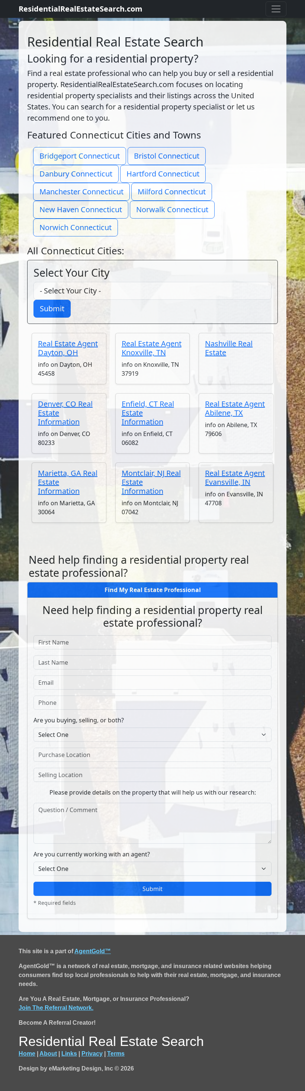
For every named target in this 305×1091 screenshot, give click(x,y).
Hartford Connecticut (162, 174)
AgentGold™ (92, 951)
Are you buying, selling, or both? (78, 720)
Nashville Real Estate (229, 347)
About (48, 1053)
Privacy (92, 1053)
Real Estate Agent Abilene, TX (235, 408)
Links (69, 1053)
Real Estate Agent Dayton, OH (68, 347)
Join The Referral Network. (56, 1008)
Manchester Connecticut (81, 192)
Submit (52, 308)
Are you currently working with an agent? (91, 854)
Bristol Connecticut (166, 156)
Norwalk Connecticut (172, 209)
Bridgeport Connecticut (79, 156)
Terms (116, 1053)
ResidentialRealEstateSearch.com (80, 9)
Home (27, 1053)
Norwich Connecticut (75, 227)
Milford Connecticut (172, 192)
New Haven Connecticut (80, 209)
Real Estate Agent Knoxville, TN (152, 347)
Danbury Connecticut (75, 174)
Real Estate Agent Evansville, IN (235, 477)
